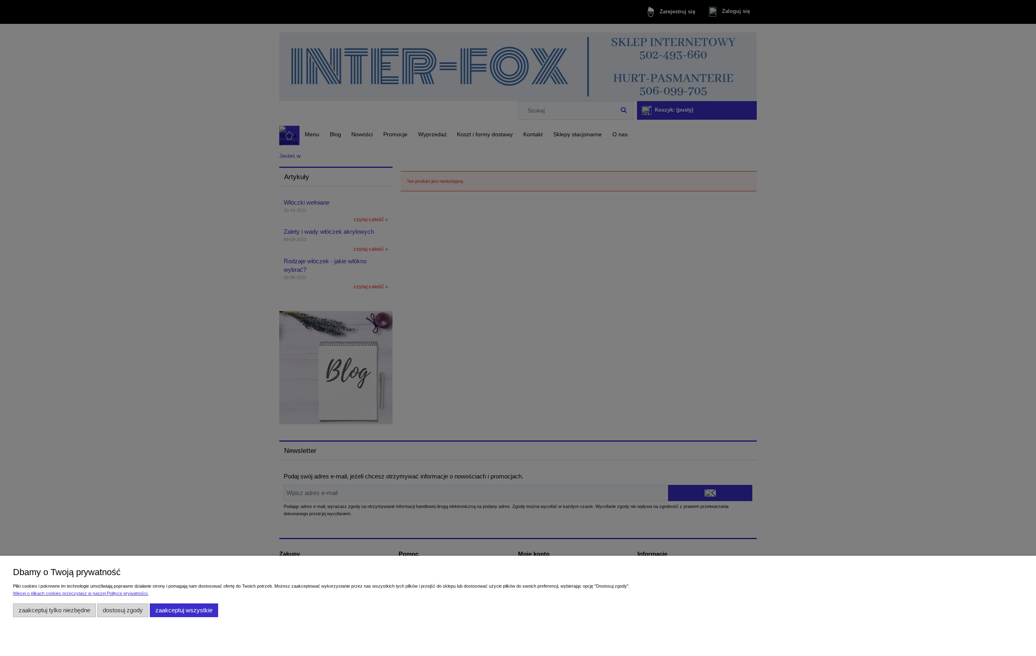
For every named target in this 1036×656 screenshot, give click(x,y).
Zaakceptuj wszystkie (183, 610)
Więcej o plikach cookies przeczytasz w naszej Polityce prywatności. (81, 593)
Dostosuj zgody (123, 610)
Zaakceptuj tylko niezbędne (54, 610)
